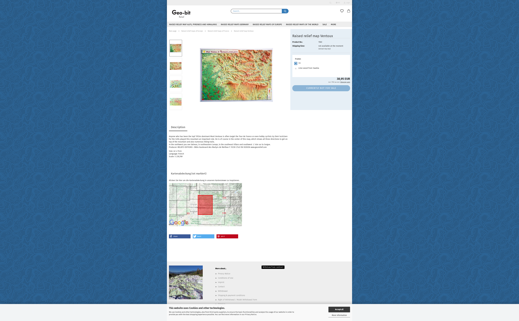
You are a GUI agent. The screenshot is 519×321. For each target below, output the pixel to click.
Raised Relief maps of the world (302, 24)
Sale (324, 24)
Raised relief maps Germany (235, 24)
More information (339, 315)
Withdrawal (223, 291)
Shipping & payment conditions (231, 295)
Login (347, 3)
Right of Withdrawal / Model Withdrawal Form (237, 300)
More (333, 24)
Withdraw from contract (273, 267)
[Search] (330, 2)
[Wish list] (342, 11)
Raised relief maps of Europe (267, 24)
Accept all (339, 309)
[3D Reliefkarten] (181, 13)
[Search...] (285, 11)
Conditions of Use (225, 278)
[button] (348, 11)
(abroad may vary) (324, 49)
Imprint (221, 282)
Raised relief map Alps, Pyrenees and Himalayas (193, 24)
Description (178, 127)
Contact (221, 286)
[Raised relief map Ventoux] (236, 75)
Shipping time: (298, 46)
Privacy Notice (250, 314)
